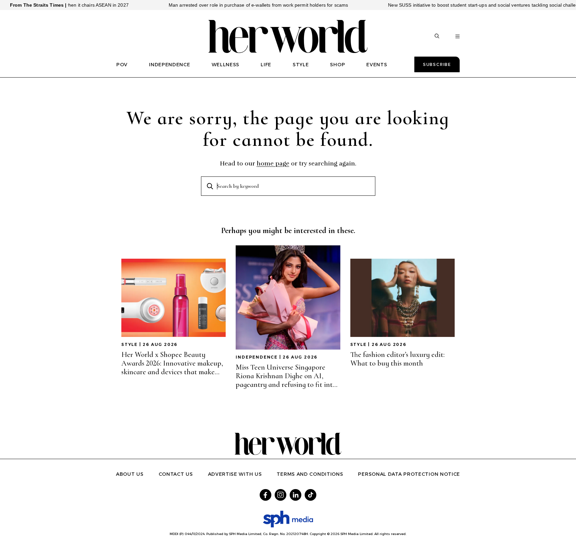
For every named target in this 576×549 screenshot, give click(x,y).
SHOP (337, 65)
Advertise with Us (235, 474)
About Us (130, 474)
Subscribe (437, 64)
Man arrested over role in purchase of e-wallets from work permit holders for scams (243, 5)
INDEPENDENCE (169, 65)
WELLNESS (226, 65)
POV (122, 65)
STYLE (301, 65)
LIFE (266, 65)
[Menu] (457, 37)
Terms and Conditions (310, 474)
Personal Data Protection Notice (409, 474)
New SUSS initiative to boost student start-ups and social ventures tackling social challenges (472, 5)
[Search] (437, 36)
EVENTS (376, 65)
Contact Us (176, 474)
